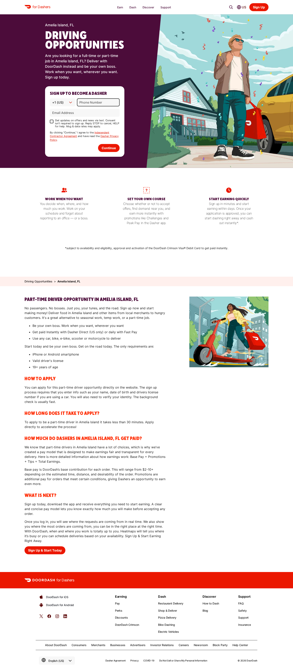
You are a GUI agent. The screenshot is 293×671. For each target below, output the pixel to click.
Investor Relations (162, 645)
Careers (184, 645)
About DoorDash (56, 645)
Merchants (98, 645)
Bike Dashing (166, 624)
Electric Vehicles (168, 631)
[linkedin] (65, 617)
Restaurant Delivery (170, 603)
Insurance (244, 624)
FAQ (241, 603)
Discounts (121, 617)
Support (243, 617)
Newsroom (201, 645)
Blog (205, 610)
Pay (117, 603)
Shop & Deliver (167, 610)
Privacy (134, 660)
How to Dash (211, 603)
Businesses (117, 645)
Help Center (240, 645)
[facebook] (49, 617)
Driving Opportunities (38, 281)
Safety (242, 610)
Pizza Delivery (167, 617)
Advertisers (138, 645)
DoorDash (252, 660)
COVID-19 (148, 660)
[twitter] (41, 617)
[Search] (231, 7)
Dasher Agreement (115, 660)
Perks (118, 610)
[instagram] (57, 617)
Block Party (220, 645)
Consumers (79, 645)
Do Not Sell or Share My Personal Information (183, 660)
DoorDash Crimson (127, 624)
